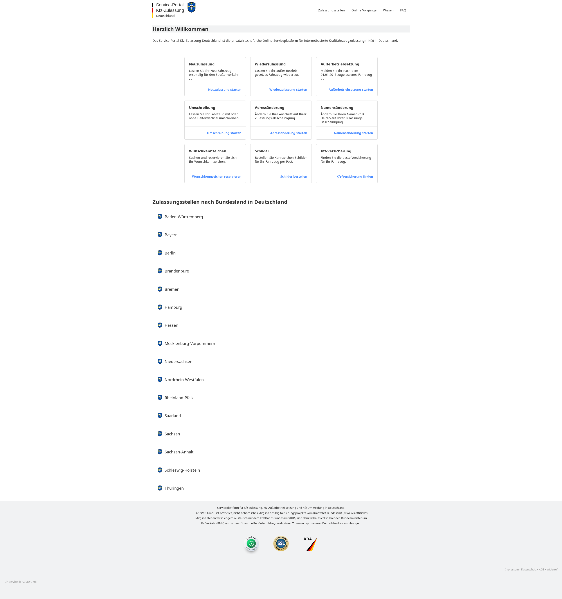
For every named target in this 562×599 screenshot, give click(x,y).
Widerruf (552, 569)
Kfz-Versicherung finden (355, 176)
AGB (541, 569)
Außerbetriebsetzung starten (351, 89)
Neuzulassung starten (224, 89)
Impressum (512, 569)
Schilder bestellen (293, 176)
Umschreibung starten (224, 133)
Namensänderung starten (353, 133)
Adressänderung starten (288, 133)
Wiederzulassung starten (288, 89)
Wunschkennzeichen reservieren (216, 176)
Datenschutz (529, 569)
